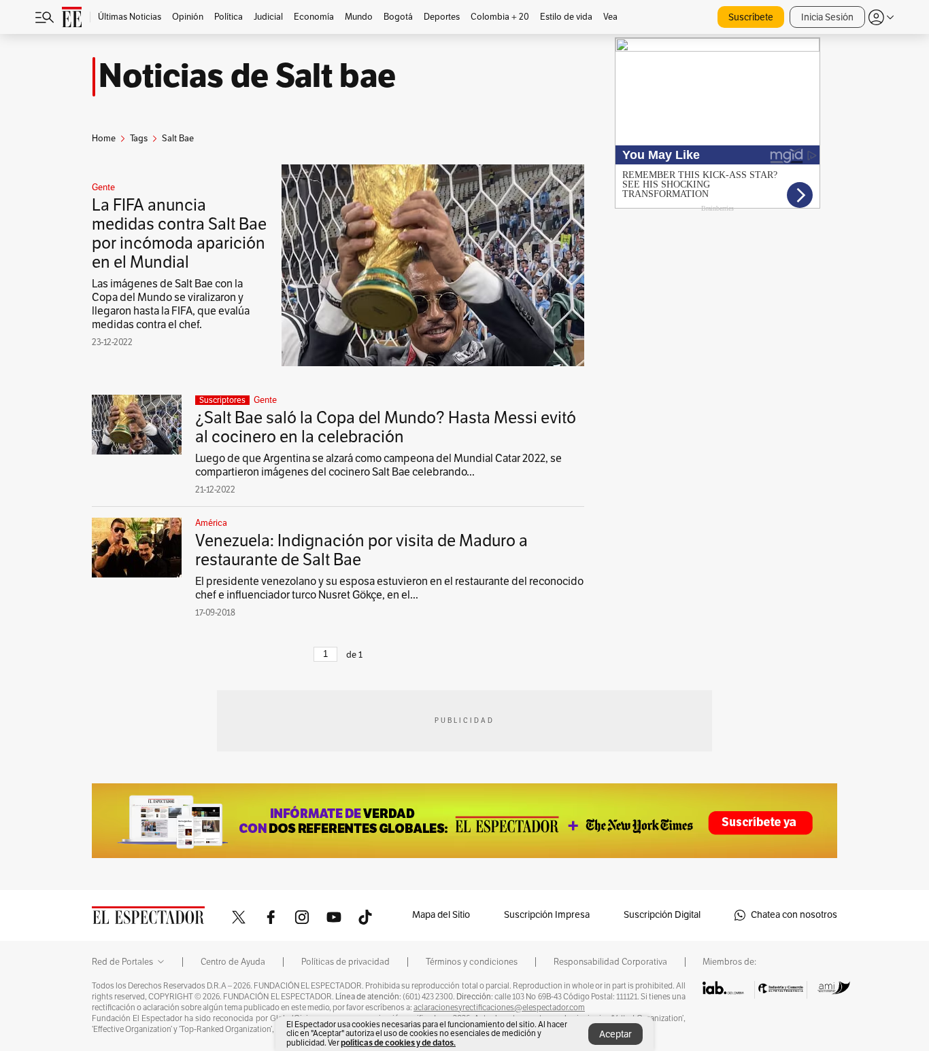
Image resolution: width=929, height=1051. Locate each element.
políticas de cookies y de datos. (398, 1042)
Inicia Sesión (827, 17)
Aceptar (615, 1034)
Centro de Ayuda (233, 962)
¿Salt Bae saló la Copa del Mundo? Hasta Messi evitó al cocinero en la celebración (385, 427)
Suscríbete (750, 17)
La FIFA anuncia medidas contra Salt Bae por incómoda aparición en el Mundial (179, 233)
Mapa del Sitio (441, 915)
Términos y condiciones (472, 962)
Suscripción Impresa (547, 915)
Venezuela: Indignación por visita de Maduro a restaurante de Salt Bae (361, 550)
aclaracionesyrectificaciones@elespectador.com (499, 1007)
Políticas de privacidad (345, 962)
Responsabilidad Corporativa (610, 962)
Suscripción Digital (662, 915)
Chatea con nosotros (794, 915)
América (211, 523)
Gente (103, 187)
